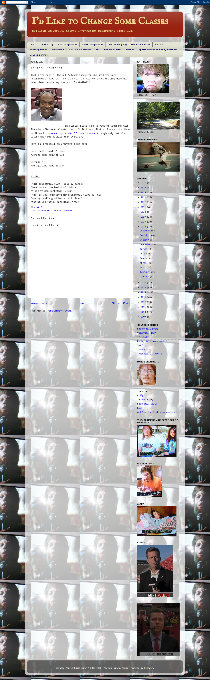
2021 (144, 207)
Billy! (141, 396)
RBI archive (58, 49)
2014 (144, 292)
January (145, 277)
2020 (144, 212)
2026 (144, 183)
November (145, 235)
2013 (144, 297)
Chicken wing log (117, 44)
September (146, 244)
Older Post (121, 303)
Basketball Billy (147, 404)
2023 (144, 197)
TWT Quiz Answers (80, 49)
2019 (144, 217)
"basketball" (44, 211)
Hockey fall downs (147, 329)
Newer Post (39, 303)
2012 (144, 302)
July (143, 254)
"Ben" (140, 345)
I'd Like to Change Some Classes (100, 21)
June (143, 258)
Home (80, 303)
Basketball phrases (92, 44)
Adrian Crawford (63, 211)
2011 (144, 307)
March (143, 267)
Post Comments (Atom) (60, 311)
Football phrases (67, 44)
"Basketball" (144, 350)
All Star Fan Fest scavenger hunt (157, 412)
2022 (144, 202)
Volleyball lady (146, 333)
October (145, 240)
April (143, 263)
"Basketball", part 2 (149, 354)
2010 (144, 312)
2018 (144, 222)
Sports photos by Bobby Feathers (158, 49)
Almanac (160, 44)
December (145, 231)
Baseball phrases (140, 44)
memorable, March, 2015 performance (72, 133)
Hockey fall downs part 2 (152, 341)
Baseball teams (113, 49)
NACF (139, 408)
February (145, 272)
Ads (97, 49)
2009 (144, 317)
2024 (144, 192)
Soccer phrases (38, 49)
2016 (144, 283)
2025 (144, 187)
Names (130, 49)
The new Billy (145, 400)
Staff (33, 44)
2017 (144, 227)
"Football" (143, 337)
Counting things (39, 54)
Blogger (148, 668)
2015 (144, 288)
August (144, 249)
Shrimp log (47, 44)
